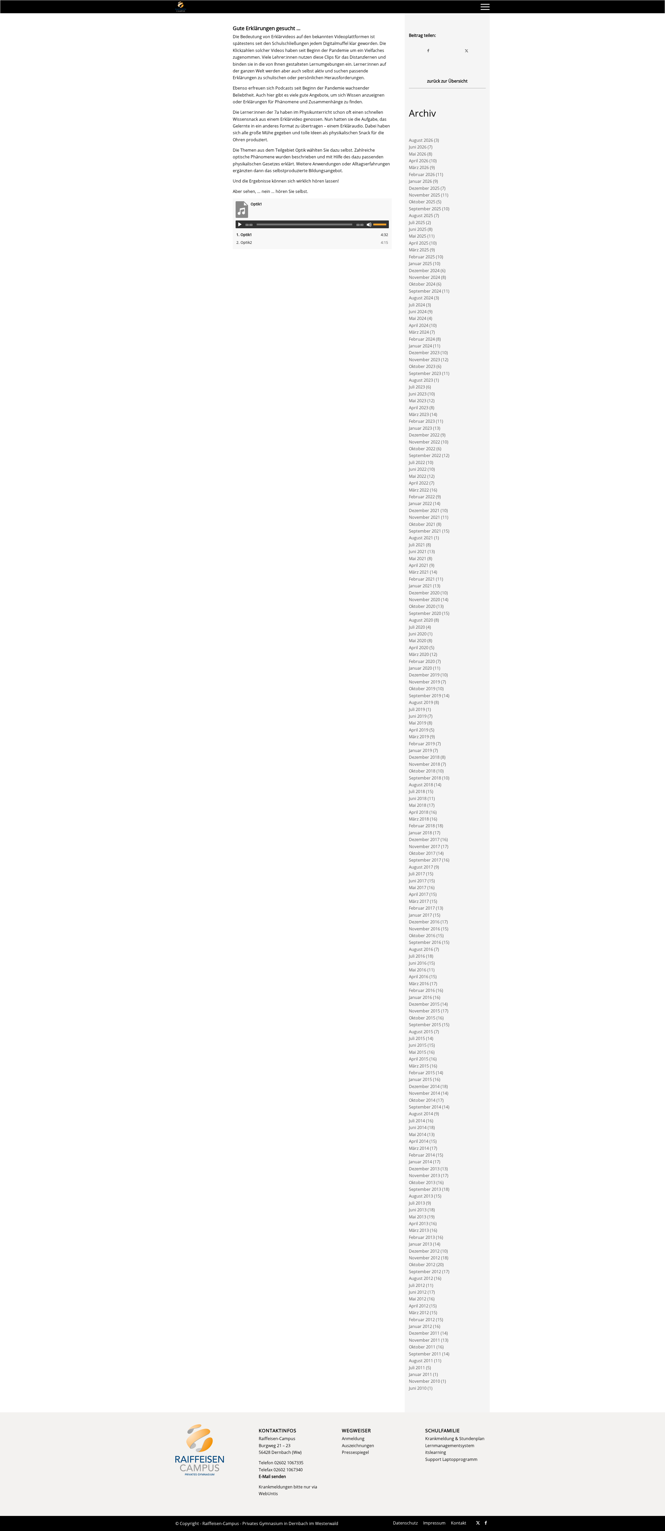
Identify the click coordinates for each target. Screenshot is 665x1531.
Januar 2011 (420, 1374)
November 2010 (424, 1381)
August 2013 (421, 1196)
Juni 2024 (418, 311)
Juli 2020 (417, 627)
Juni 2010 (418, 1388)
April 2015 (418, 1059)
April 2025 (418, 243)
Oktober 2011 (422, 1347)
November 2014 (424, 1093)
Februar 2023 (422, 421)
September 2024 (425, 291)
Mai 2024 (417, 318)
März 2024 (419, 332)
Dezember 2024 (424, 270)
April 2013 (418, 1223)
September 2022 (425, 455)
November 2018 (424, 764)
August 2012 (421, 1278)
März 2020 (419, 654)
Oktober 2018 (422, 771)
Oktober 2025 (422, 202)
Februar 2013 (422, 1237)
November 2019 (424, 682)
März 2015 (419, 1066)
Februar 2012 (422, 1319)
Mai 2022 (417, 476)
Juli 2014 (417, 1121)
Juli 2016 (417, 956)
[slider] (381, 224)
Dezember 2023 (424, 352)
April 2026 (418, 161)
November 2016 (424, 929)
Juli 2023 (417, 387)
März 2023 (419, 414)
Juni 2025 (418, 229)
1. (244, 234)
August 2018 (421, 785)
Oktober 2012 (422, 1264)
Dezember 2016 (424, 922)
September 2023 (425, 373)
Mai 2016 (417, 970)
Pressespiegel (355, 1452)
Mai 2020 (417, 640)
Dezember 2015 (424, 1004)
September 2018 (425, 778)
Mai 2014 (417, 1134)
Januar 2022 (420, 503)
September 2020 (425, 613)
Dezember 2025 (424, 188)
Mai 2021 (417, 558)
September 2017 (425, 860)
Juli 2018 (417, 791)
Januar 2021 (420, 586)
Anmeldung (353, 1438)
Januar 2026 (420, 181)
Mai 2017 (417, 887)
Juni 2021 (418, 551)
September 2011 (425, 1354)
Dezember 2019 (424, 675)
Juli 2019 (417, 709)
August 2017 (421, 867)
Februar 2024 (422, 339)
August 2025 (421, 215)
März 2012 (419, 1312)
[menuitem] (483, 6)
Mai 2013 (417, 1217)
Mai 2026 (417, 154)
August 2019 (421, 702)
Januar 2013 (420, 1244)
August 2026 (421, 140)
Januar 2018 (420, 833)
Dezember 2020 (424, 593)
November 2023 (424, 359)
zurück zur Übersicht (447, 81)
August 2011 (421, 1361)
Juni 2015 (418, 1045)
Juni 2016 (418, 963)
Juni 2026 (418, 147)
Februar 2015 (422, 1073)
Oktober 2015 (422, 1018)
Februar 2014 (422, 1155)
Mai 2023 (417, 401)
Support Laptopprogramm (451, 1459)
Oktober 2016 (422, 935)
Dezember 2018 (424, 757)
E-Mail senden (272, 1476)
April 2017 (418, 894)
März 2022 (419, 490)
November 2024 (424, 277)
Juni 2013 (418, 1210)
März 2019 (419, 737)
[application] (312, 224)
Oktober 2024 (422, 284)
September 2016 (425, 942)
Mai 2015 (417, 1052)
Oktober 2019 (422, 688)
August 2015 (421, 1032)
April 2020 (418, 647)
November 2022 (424, 442)
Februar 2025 (422, 257)
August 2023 (421, 380)
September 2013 (425, 1189)
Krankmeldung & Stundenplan (454, 1438)
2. (244, 242)
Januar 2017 (420, 915)
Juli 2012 (417, 1285)
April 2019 (418, 730)
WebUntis (268, 1493)
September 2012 (425, 1271)
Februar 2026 (422, 174)
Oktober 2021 (422, 524)
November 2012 (424, 1258)
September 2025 (425, 209)
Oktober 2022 (422, 449)
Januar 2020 (420, 668)
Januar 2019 (420, 750)
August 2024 (421, 298)
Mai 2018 (417, 805)
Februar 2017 (422, 908)
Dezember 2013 (424, 1169)
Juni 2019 (418, 716)
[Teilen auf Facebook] (428, 50)
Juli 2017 (417, 874)
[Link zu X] (478, 1523)
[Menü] (483, 6)
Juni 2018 (418, 798)
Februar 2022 (422, 497)
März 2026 (419, 167)
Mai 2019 (417, 723)
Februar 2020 (422, 661)
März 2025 (419, 250)
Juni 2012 (418, 1292)
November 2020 (424, 599)
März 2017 (419, 901)
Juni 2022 (418, 469)
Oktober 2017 (422, 853)
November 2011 (424, 1340)
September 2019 (425, 696)
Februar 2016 (422, 990)
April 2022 (418, 483)
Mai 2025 (417, 236)
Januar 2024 (420, 346)
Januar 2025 (420, 263)
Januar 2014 (420, 1162)
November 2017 (424, 846)
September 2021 (425, 531)
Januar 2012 (420, 1326)
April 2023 (418, 408)
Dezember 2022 (424, 435)
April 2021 (418, 565)
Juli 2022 (417, 462)
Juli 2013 (417, 1203)
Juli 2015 (417, 1038)
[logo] (180, 6)
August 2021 (421, 538)
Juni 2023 (418, 394)
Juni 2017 (418, 881)
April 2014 (418, 1141)
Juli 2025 (417, 222)
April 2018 (418, 812)
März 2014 (419, 1148)
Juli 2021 (417, 545)
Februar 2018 (422, 826)
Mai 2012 (417, 1299)
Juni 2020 (418, 634)
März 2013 (419, 1230)
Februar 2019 (422, 744)
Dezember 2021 (424, 510)
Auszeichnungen (358, 1445)
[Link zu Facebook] (486, 1523)
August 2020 (421, 620)
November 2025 (424, 195)
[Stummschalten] (369, 224)
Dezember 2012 (424, 1251)
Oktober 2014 (422, 1100)
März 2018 (419, 819)
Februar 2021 (422, 579)
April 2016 (418, 976)
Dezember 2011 (424, 1333)
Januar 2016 (420, 997)
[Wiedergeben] (239, 224)
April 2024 (418, 325)
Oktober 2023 (422, 366)
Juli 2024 (417, 305)
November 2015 (424, 1011)
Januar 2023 (420, 428)
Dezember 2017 (424, 839)
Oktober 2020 (422, 606)
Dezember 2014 (424, 1086)
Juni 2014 (418, 1127)
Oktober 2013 (422, 1182)
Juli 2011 (417, 1368)
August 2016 (421, 949)
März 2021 (419, 572)
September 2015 (425, 1025)
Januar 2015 (420, 1079)
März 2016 (419, 983)
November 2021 (424, 517)
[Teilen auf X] (467, 50)
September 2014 (425, 1107)
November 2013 (424, 1175)
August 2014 (421, 1114)
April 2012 (418, 1306)
